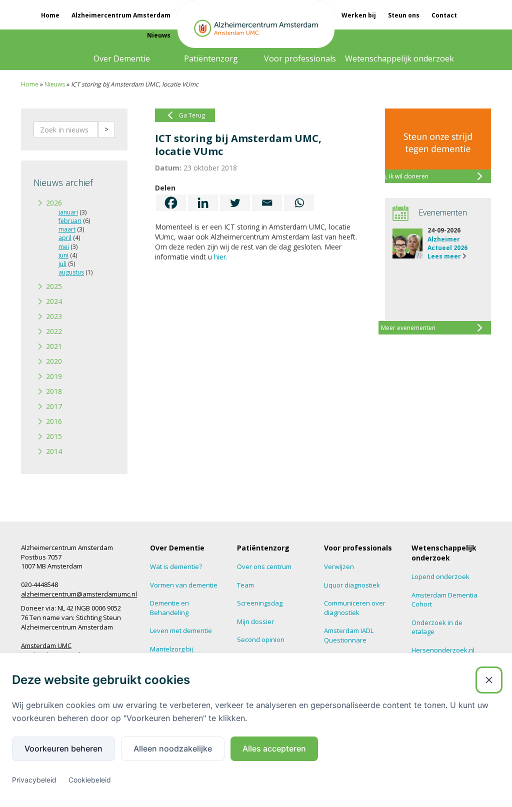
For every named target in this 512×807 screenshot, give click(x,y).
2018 (54, 391)
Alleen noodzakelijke (173, 749)
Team (245, 585)
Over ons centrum (264, 566)
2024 (54, 301)
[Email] (267, 202)
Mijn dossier (255, 621)
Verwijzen (339, 566)
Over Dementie (122, 58)
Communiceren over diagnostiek (355, 607)
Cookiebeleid (89, 780)
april (65, 238)
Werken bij (359, 15)
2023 (54, 316)
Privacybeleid (34, 780)
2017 (54, 406)
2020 (54, 361)
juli (62, 264)
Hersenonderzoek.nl (443, 650)
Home (50, 15)
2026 (54, 203)
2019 (54, 376)
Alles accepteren (274, 749)
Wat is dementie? (176, 566)
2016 (54, 421)
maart (67, 229)
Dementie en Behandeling (169, 607)
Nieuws (158, 35)
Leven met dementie (181, 630)
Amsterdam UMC (46, 645)
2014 (54, 451)
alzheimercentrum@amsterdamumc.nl (79, 594)
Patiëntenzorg (211, 58)
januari (68, 212)
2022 (54, 331)
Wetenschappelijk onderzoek (399, 58)
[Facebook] (171, 202)
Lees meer (444, 256)
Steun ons (404, 15)
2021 (54, 346)
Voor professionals (300, 58)
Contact (444, 15)
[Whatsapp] (299, 202)
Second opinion (260, 639)
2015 (54, 436)
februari (70, 220)
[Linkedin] (203, 202)
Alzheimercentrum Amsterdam (121, 15)
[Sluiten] (489, 680)
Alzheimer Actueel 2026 (448, 243)
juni (63, 255)
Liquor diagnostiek (352, 585)
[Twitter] (235, 202)
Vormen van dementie (184, 585)
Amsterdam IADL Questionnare (349, 635)
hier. (221, 257)
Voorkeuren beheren (63, 749)
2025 (54, 286)
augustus (71, 272)
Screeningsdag (259, 603)
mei (63, 246)
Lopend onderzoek (441, 576)
